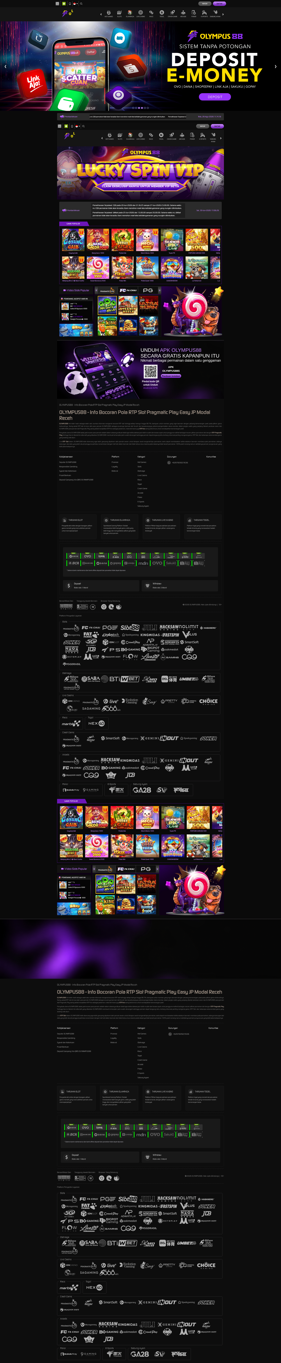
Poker (193, 16)
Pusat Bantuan (65, 475)
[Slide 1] (133, 108)
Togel (162, 16)
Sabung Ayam (215, 16)
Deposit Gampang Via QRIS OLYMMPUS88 (76, 479)
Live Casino (140, 16)
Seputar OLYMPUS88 (67, 462)
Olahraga (130, 16)
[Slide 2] (136, 108)
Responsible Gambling (68, 466)
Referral (115, 471)
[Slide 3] (139, 108)
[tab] (108, 290)
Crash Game (172, 16)
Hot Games (109, 16)
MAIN (75, 240)
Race (151, 16)
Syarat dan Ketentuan (67, 471)
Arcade (183, 16)
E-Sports (204, 16)
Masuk (204, 4)
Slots (119, 16)
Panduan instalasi (171, 376)
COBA (109, 302)
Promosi (115, 462)
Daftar (219, 4)
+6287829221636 (180, 462)
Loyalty (115, 466)
